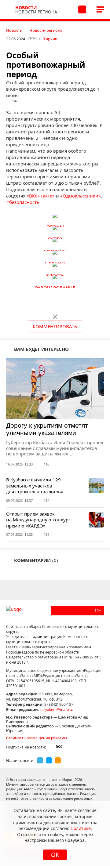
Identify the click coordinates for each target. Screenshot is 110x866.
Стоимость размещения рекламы (36, 738)
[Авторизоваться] (82, 9)
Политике (81, 828)
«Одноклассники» (80, 196)
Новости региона (45, 30)
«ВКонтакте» (41, 196)
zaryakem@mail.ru (56, 709)
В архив (49, 39)
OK (55, 855)
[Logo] (9, 9)
